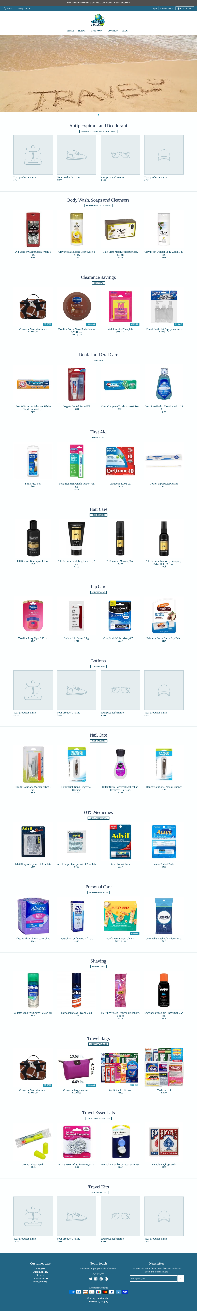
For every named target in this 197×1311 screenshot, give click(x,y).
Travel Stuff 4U (102, 1298)
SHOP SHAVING (98, 967)
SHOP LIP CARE (98, 592)
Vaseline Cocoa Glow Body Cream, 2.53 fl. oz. (76, 331)
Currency (19, 8)
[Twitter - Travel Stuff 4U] (90, 1279)
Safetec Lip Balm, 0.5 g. (76, 638)
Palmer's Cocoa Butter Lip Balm (164, 638)
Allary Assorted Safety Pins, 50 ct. (76, 1164)
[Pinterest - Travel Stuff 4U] (106, 1279)
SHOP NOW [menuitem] (96, 30)
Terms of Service (40, 1278)
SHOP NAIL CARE (98, 741)
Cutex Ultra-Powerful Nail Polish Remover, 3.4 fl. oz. (120, 788)
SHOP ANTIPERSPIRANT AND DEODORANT (98, 131)
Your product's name (24, 177)
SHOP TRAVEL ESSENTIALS (99, 1118)
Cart (186, 8)
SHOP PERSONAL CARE (98, 892)
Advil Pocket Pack (120, 864)
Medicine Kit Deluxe (120, 1090)
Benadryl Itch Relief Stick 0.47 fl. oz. (77, 485)
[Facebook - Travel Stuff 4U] (96, 1279)
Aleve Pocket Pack (164, 864)
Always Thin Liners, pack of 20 (33, 938)
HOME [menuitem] (70, 30)
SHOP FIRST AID (98, 438)
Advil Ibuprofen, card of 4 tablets (33, 864)
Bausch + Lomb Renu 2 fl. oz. (76, 938)
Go (181, 1278)
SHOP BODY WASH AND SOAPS (98, 206)
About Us (40, 1268)
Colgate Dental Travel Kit (77, 406)
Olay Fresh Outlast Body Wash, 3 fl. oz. (164, 253)
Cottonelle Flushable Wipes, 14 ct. (164, 938)
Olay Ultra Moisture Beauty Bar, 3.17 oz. (120, 253)
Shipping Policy (40, 1272)
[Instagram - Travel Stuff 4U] (101, 1279)
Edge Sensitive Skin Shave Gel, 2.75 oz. (163, 1014)
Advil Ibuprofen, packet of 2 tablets (76, 864)
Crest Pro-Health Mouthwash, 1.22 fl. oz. (164, 408)
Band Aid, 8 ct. (33, 483)
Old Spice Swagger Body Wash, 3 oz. (33, 253)
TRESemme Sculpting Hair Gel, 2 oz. (76, 562)
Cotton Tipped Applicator (164, 483)
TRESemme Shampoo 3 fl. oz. (33, 561)
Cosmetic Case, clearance (33, 329)
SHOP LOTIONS (98, 667)
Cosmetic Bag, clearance (76, 1090)
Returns (40, 1275)
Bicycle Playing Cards (164, 1164)
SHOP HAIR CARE (98, 515)
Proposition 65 (40, 1281)
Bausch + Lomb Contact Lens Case (120, 1164)
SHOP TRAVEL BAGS (98, 1044)
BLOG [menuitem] (125, 30)
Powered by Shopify (98, 1301)
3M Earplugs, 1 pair (33, 1164)
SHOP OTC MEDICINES (98, 818)
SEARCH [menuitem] (82, 30)
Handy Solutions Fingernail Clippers (76, 788)
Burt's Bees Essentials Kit (120, 938)
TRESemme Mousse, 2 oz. (120, 561)
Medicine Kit (164, 1090)
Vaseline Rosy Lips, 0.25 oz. (33, 638)
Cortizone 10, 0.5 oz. (120, 483)
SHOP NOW (98, 283)
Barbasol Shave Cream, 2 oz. (76, 1012)
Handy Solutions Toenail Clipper (164, 787)
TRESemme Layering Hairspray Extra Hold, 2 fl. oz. (164, 562)
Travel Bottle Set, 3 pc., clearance (164, 329)
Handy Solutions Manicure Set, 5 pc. (33, 788)
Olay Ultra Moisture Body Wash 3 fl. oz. (76, 253)
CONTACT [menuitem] (113, 30)
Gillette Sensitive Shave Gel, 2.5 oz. (33, 1012)
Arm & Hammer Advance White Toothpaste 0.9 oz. (33, 408)
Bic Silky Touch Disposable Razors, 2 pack (120, 1014)
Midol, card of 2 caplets (120, 329)
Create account (167, 8)
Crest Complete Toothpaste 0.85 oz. (120, 406)
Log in (154, 8)
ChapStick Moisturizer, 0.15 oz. (120, 638)
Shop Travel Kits (98, 1193)
